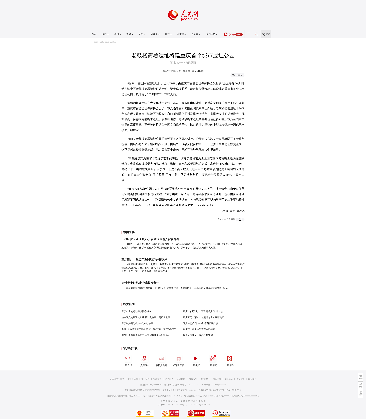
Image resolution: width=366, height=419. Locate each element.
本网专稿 (129, 232)
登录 (267, 34)
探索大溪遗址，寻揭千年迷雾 (198, 335)
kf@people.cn (156, 385)
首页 (94, 34)
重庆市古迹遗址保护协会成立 (136, 311)
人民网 (95, 42)
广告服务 (169, 379)
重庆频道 (105, 42)
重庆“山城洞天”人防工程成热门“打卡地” (203, 311)
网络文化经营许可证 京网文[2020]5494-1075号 (162, 396)
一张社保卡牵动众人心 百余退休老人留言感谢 (150, 239)
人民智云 (212, 365)
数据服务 (205, 379)
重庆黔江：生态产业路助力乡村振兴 (144, 259)
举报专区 (181, 34)
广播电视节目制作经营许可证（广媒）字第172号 (219, 390)
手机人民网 (161, 365)
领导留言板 (178, 365)
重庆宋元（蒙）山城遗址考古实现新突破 (203, 317)
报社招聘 (146, 379)
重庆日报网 (198, 71)
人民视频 (195, 365)
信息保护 (240, 379)
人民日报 (127, 365)
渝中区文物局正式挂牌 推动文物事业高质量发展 (146, 317)
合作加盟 (181, 379)
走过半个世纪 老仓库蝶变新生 (140, 282)
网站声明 (217, 379)
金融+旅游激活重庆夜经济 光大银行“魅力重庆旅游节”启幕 (151, 329)
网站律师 (229, 379)
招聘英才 (157, 379)
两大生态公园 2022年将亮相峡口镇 (200, 323)
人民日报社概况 (117, 379)
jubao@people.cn (219, 385)
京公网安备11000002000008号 (246, 396)
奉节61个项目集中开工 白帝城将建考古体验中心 (146, 335)
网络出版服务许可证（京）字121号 (199, 396)
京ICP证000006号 (224, 396)
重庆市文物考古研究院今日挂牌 (199, 329)
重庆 (114, 42)
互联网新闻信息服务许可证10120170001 (142, 390)
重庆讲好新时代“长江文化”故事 (137, 323)
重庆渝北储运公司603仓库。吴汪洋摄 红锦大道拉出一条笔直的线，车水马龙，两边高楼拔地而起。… (177, 288)
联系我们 (252, 379)
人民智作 (229, 365)
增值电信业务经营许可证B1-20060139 (179, 390)
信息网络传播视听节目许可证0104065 (123, 396)
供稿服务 (193, 379)
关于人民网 (133, 379)
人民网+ (144, 365)
